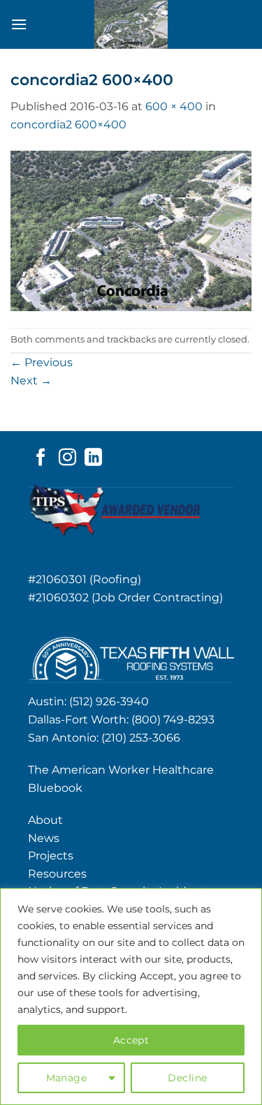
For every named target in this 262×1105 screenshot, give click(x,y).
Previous (41, 362)
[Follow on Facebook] (41, 458)
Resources (57, 873)
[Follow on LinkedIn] (93, 458)
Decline (187, 1078)
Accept (131, 1040)
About (45, 820)
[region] (131, 996)
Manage (66, 1078)
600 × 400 (174, 106)
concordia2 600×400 (68, 124)
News (43, 838)
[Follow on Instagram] (67, 458)
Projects (50, 855)
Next (31, 380)
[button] (18, 24)
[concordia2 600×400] (131, 229)
